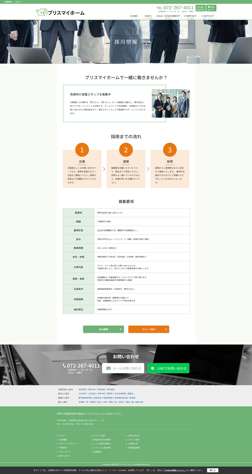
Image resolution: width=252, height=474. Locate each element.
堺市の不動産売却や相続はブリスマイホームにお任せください (89, 413)
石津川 (121, 402)
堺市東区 (101, 389)
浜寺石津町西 (121, 393)
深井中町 (102, 393)
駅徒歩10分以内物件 (102, 440)
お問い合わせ (134, 435)
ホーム (62, 435)
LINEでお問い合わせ (172, 368)
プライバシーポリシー (68, 444)
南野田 (110, 393)
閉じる (213, 470)
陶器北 (131, 393)
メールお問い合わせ (126, 368)
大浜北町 (92, 393)
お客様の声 (133, 444)
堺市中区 (92, 389)
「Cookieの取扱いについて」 (174, 470)
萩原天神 (139, 402)
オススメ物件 (99, 435)
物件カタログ (65, 456)
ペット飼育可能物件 (102, 444)
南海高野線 (108, 398)
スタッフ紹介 (149, 329)
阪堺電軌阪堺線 (85, 398)
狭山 (99, 402)
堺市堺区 (82, 389)
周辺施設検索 (134, 448)
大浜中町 (83, 393)
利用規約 (63, 448)
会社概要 (103, 329)
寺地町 (81, 402)
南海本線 (98, 398)
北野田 (93, 402)
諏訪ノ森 (130, 402)
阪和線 (132, 398)
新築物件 (97, 452)
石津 (105, 402)
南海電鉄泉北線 (121, 398)
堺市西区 (111, 389)
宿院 (111, 402)
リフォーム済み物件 (102, 448)
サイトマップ (65, 452)
